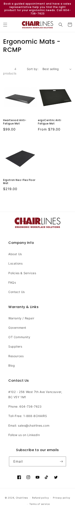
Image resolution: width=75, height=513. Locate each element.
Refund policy (40, 497)
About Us (15, 254)
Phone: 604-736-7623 (24, 406)
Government (17, 327)
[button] (5, 24)
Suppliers (15, 346)
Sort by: (32, 69)
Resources (16, 356)
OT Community (19, 337)
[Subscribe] (61, 461)
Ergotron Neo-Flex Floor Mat (19, 181)
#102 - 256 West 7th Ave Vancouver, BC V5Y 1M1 (35, 394)
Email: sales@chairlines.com (28, 425)
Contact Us (16, 292)
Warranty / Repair (21, 318)
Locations (15, 263)
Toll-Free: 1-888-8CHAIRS (27, 416)
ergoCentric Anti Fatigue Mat (49, 122)
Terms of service (39, 504)
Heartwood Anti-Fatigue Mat (14, 122)
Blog (11, 365)
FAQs (12, 282)
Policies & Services (22, 273)
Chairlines (22, 497)
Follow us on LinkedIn (24, 435)
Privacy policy (61, 497)
